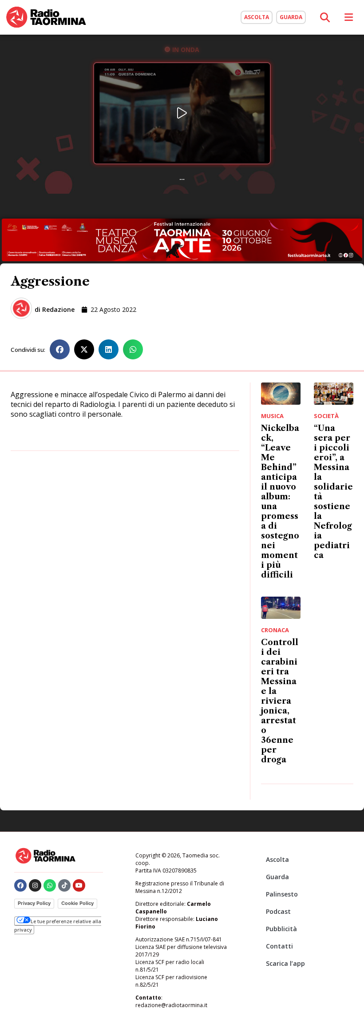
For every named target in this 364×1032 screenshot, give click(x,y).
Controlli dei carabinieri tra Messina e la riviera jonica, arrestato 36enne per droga (279, 701)
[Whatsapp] (50, 885)
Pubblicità (281, 928)
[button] (60, 349)
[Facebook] (20, 885)
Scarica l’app (285, 963)
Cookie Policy (77, 903)
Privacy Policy (34, 903)
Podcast (278, 911)
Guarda (277, 877)
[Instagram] (35, 885)
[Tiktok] (64, 885)
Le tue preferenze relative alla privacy (57, 925)
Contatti (279, 946)
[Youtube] (79, 885)
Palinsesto (282, 894)
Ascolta (277, 859)
